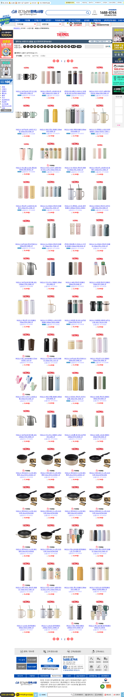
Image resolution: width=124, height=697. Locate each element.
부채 (3, 87)
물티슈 (4, 93)
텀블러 (4, 91)
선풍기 (4, 89)
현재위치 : (17, 28)
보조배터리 (6, 99)
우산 (3, 97)
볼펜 (3, 95)
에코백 (4, 102)
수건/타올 (5, 104)
